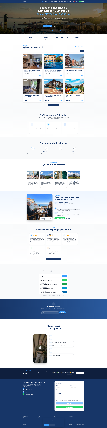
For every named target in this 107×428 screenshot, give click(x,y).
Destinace (55, 1)
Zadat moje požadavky (59, 26)
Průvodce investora (63, 1)
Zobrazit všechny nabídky (79, 46)
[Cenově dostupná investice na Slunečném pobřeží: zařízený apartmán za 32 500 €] (53, 66)
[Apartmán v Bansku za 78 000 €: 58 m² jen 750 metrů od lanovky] (32, 66)
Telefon (71, 385)
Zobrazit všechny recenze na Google (53, 259)
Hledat (82, 50)
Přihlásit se (62, 312)
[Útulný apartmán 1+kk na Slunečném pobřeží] (74, 91)
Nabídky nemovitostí (47, 1)
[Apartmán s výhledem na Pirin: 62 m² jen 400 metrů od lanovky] (53, 91)
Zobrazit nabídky (48, 26)
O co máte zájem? (58, 393)
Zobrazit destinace (79, 373)
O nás (59, 1)
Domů (43, 1)
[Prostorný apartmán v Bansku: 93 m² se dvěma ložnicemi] (32, 91)
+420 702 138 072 (28, 389)
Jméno (57, 385)
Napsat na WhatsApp (60, 218)
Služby (52, 1)
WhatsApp (82, 1)
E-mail (57, 389)
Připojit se (65, 275)
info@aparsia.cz (28, 392)
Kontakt (70, 1)
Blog (67, 1)
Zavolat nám (68, 218)
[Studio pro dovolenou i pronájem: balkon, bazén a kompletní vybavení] (74, 66)
